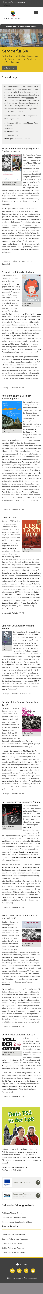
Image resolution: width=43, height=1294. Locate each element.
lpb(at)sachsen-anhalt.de (20, 138)
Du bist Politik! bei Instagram (13, 1253)
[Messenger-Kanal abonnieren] (33, 1270)
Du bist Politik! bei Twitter (12, 1243)
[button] (14, 2)
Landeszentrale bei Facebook (13, 1234)
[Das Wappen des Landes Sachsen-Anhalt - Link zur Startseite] (13, 16)
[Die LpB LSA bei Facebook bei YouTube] (12, 1270)
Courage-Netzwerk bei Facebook (15, 1239)
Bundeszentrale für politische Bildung (17, 1222)
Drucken (21, 1264)
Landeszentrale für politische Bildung (21, 26)
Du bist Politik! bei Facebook (13, 1248)
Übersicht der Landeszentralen (14, 1218)
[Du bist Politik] (26, 1270)
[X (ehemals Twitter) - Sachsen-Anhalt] (19, 1270)
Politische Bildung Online (12, 1213)
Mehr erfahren (9, 68)
